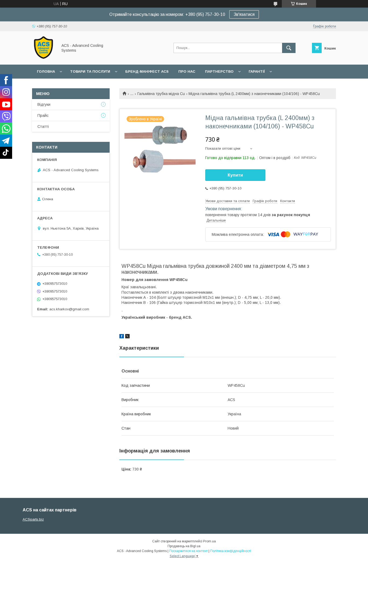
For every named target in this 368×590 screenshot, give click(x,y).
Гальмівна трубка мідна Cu (161, 94)
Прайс (42, 115)
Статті (43, 126)
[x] (127, 337)
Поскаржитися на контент (188, 551)
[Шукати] (289, 48)
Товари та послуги (90, 71)
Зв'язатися (244, 14)
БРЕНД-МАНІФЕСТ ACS (147, 71)
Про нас (186, 71)
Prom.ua (209, 541)
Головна (46, 71)
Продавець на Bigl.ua (184, 546)
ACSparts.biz (33, 519)
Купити (235, 175)
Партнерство (219, 71)
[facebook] (121, 337)
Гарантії (257, 71)
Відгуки (43, 104)
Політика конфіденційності (230, 551)
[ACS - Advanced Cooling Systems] (43, 57)
